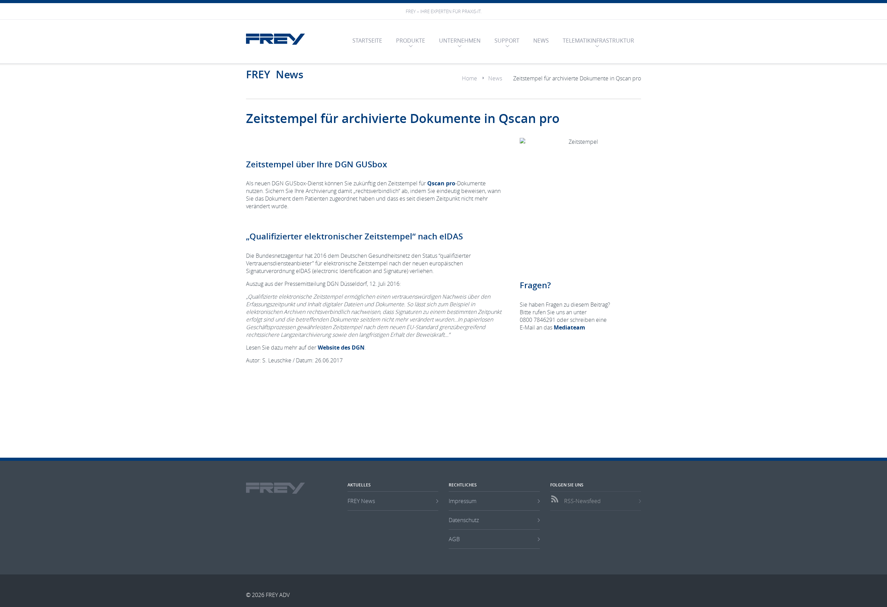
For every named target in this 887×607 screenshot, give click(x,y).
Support (506, 40)
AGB (454, 539)
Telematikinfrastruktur (598, 40)
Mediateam (569, 327)
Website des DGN (341, 347)
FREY (275, 39)
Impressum (462, 501)
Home (469, 78)
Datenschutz (464, 520)
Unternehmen (460, 40)
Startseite (367, 40)
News (541, 40)
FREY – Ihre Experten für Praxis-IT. (444, 12)
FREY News (361, 501)
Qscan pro (441, 183)
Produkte (410, 40)
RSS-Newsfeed (582, 501)
